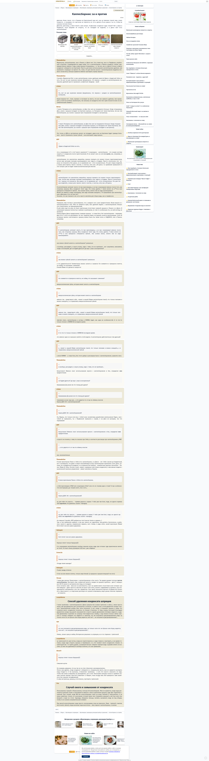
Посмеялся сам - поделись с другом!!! (137, 77)
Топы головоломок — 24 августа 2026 (137, 116)
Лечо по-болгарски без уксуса (135, 102)
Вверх (57, 709)
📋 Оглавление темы (118, 10)
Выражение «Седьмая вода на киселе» (90, 1)
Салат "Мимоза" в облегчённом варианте (138, 73)
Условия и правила (86, 760)
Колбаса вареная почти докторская (138, 132)
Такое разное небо (131, 59)
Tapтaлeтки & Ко (131, 89)
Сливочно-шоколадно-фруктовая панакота (140, 22)
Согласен (85, 756)
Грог (129, 184)
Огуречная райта (133, 196)
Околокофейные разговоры (134, 33)
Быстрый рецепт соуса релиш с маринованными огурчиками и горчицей (139, 159)
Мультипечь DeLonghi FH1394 (134, 93)
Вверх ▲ (129, 760)
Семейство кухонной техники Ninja (136, 44)
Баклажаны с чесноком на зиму (135, 120)
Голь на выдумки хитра (133, 41)
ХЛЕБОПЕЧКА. (60, 1)
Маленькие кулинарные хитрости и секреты (139, 30)
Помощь (80, 760)
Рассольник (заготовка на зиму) (135, 86)
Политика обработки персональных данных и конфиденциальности (105, 760)
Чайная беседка (130, 37)
